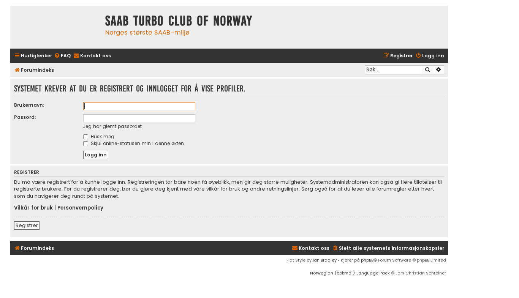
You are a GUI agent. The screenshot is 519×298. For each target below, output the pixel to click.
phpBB (367, 260)
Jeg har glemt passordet (112, 126)
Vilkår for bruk (33, 208)
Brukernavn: (29, 105)
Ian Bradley (325, 260)
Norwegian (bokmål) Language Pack (350, 273)
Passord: (25, 117)
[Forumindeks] (56, 27)
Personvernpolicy (80, 208)
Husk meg (101, 136)
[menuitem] (62, 56)
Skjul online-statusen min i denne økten (136, 143)
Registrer (27, 225)
